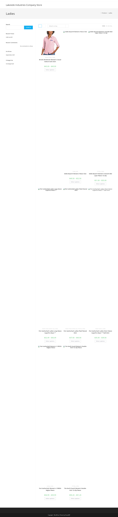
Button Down (48, 57)
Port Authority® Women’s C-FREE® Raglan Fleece (50, 489)
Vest (77, 171)
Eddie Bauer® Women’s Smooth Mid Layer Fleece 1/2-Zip (100, 175)
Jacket (48, 486)
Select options (50, 70)
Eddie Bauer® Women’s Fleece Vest (75, 174)
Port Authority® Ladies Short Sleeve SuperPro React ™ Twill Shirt (100, 332)
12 (106, 26)
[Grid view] (40, 26)
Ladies (110, 13)
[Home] (99, 13)
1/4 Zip (98, 171)
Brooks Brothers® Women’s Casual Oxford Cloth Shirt (50, 60)
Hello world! (9, 37)
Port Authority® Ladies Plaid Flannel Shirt (75, 332)
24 (108, 26)
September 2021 (10, 55)
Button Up (51, 328)
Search (8, 24)
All (111, 26)
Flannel (79, 328)
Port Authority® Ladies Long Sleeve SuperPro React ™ (50, 332)
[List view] (44, 26)
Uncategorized (10, 64)
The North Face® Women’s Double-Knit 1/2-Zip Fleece (75, 489)
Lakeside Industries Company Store (24, 4)
